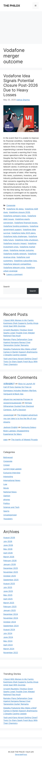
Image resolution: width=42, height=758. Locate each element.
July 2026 (7, 541)
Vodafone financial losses (25, 223)
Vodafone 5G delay (15, 209)
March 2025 (8, 603)
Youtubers (8, 519)
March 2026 (8, 557)
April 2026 (8, 553)
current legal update (12, 469)
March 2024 (8, 649)
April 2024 (8, 645)
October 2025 (9, 576)
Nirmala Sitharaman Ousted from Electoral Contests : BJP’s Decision (18, 406)
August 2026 (9, 537)
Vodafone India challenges (15, 236)
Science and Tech (11, 507)
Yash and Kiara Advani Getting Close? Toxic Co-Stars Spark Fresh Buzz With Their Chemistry (20, 362)
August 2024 (9, 629)
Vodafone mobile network (15, 254)
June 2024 (8, 637)
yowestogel (8, 415)
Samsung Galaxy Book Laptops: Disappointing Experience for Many (19, 430)
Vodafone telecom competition (17, 264)
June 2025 (8, 591)
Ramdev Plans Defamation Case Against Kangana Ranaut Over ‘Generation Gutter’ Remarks (17, 342)
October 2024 (9, 622)
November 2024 (10, 618)
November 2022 (10, 652)
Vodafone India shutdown (26, 240)
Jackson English (10, 427)
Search (6, 286)
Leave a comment (14, 274)
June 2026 (8, 545)
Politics (6, 503)
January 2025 (9, 610)
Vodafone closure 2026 (19, 212)
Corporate (10, 205)
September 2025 (10, 580)
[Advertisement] (21, 26)
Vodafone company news (14, 216)
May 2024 (7, 641)
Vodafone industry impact (15, 243)
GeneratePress (21, 754)
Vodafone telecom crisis (14, 267)
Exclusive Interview (11, 473)
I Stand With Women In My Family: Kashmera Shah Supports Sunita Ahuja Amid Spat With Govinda (20, 323)
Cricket (6, 465)
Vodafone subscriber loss (25, 261)
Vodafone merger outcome (22, 250)
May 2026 (7, 549)
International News (11, 480)
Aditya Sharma (23, 100)
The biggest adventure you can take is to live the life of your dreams (20, 418)
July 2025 (7, 587)
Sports (6, 511)
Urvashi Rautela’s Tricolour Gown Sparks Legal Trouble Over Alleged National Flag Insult (19, 333)
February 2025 (9, 606)
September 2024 (11, 626)
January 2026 (9, 564)
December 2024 (10, 614)
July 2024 (7, 633)
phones (6, 499)
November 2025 (10, 572)
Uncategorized (10, 515)
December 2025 (10, 568)
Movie (6, 488)
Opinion (6, 496)
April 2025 (8, 599)
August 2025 (9, 583)
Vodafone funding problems (15, 226)
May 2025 (7, 595)
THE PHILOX (11, 5)
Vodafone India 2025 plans (23, 233)
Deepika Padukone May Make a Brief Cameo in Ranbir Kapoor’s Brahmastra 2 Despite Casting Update (20, 352)
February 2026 (10, 560)
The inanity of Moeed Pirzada (24, 439)
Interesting (8, 476)
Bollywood (8, 457)
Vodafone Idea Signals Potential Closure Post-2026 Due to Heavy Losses (20, 85)
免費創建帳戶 (9, 384)
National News (10, 492)
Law (5, 484)
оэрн (5, 439)
